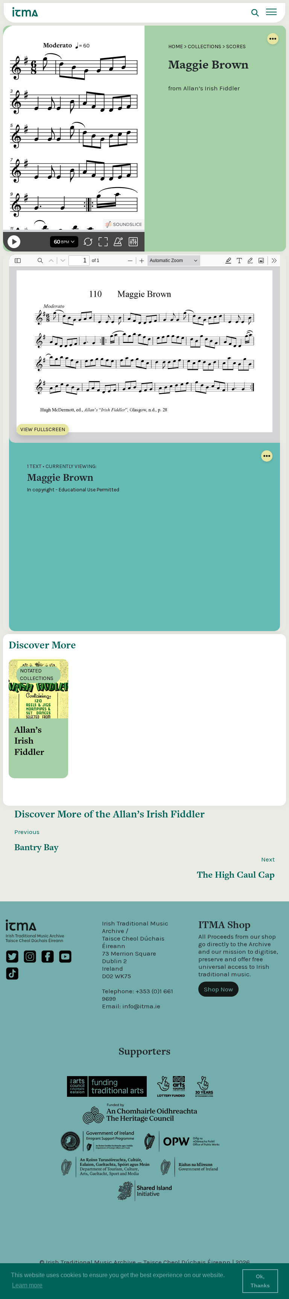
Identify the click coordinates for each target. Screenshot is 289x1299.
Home (175, 46)
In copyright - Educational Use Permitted (73, 489)
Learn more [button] (27, 1285)
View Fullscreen (42, 429)
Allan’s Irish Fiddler (159, 814)
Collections (204, 46)
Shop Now (218, 989)
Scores (236, 46)
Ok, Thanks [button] (260, 1280)
